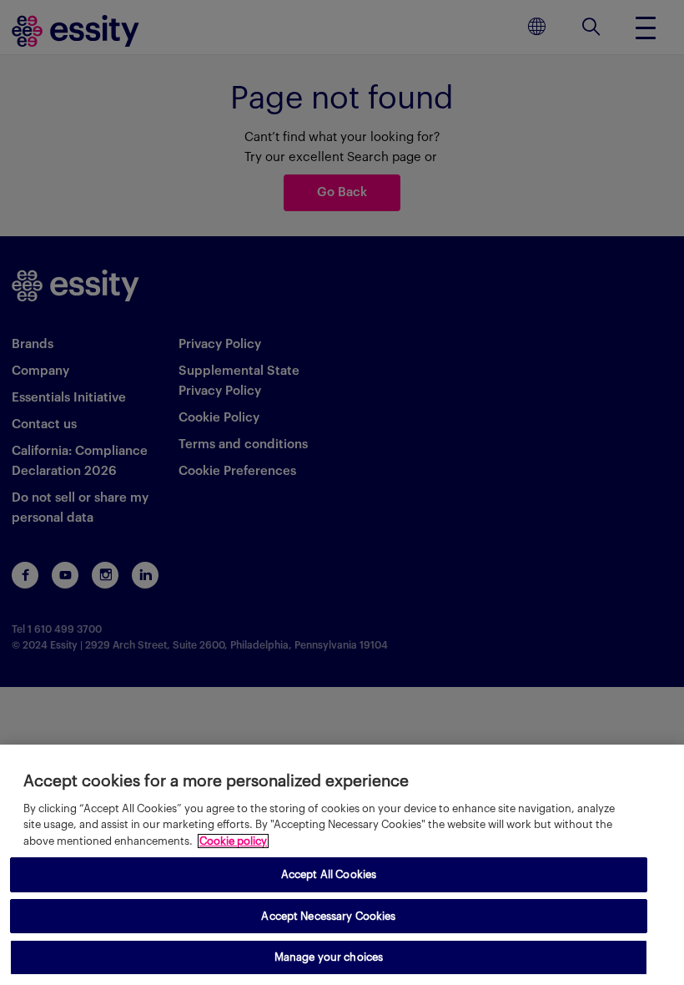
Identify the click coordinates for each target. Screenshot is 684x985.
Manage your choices (328, 957)
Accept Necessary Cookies (328, 916)
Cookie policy (233, 841)
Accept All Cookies (328, 874)
